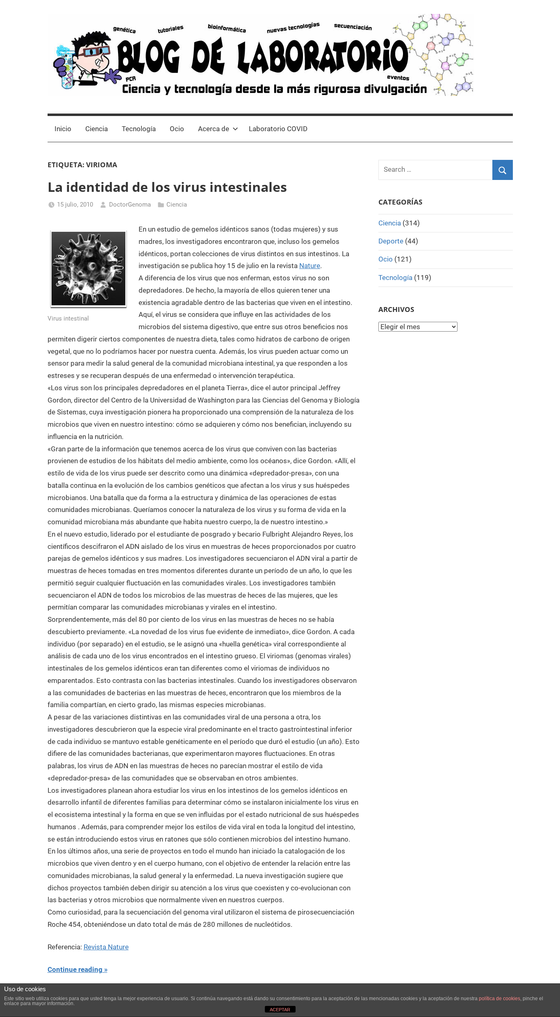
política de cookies (499, 998)
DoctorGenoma (130, 204)
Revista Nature (106, 947)
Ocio (177, 129)
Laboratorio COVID (278, 129)
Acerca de (213, 129)
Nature (309, 266)
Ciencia (96, 129)
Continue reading (75, 969)
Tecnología (139, 129)
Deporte (390, 241)
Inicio (63, 129)
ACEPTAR (280, 1009)
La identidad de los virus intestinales (167, 187)
